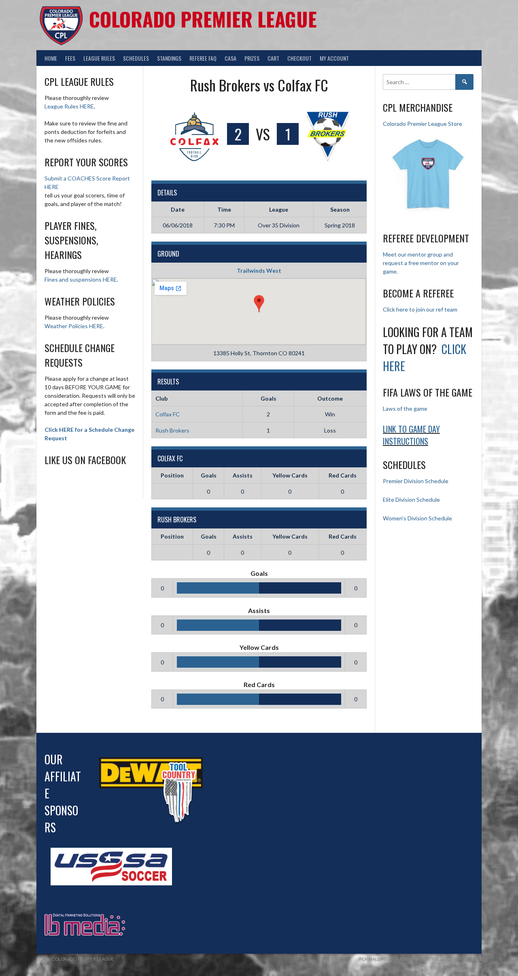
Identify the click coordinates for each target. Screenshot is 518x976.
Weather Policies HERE (74, 326)
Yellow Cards (290, 475)
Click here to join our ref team (420, 309)
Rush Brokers (172, 430)
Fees (70, 58)
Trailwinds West (259, 270)
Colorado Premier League (203, 18)
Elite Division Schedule (411, 499)
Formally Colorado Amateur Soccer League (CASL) (420, 958)
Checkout (299, 58)
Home (51, 58)
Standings (169, 58)
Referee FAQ (203, 58)
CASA (230, 58)
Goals (209, 475)
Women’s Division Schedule (417, 518)
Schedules (136, 58)
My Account (334, 58)
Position (172, 475)
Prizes (251, 58)
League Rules (99, 58)
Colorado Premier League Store (422, 123)
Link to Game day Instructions (411, 435)
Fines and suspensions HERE (81, 279)
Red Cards (343, 475)
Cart (273, 58)
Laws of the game (405, 408)
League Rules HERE (69, 106)
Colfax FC (167, 414)
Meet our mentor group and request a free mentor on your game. (421, 263)
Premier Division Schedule (415, 480)
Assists (243, 475)
